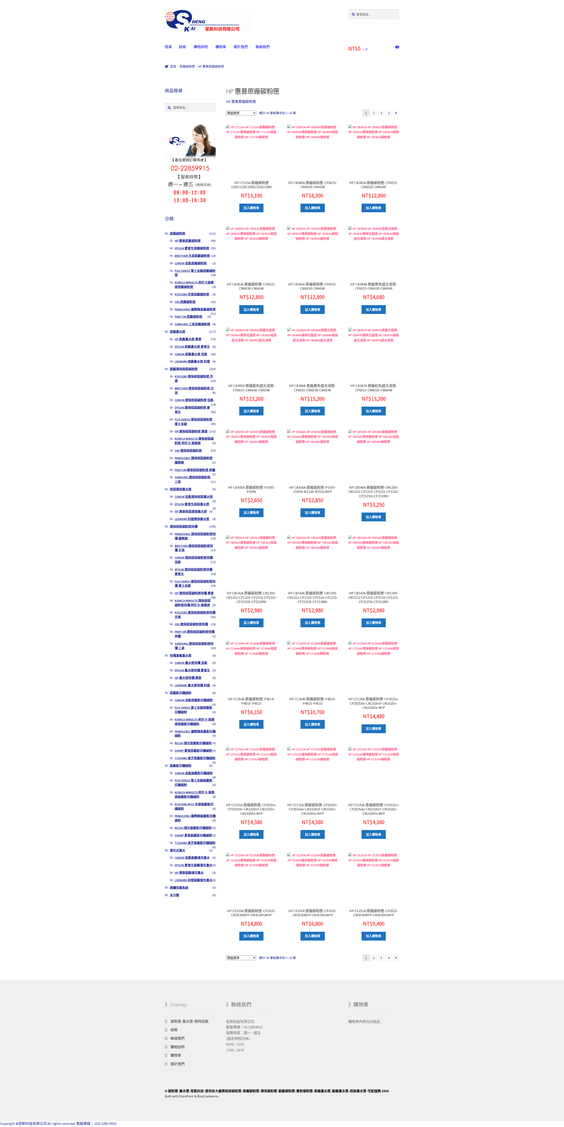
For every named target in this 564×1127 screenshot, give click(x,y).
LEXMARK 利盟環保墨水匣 (192, 519)
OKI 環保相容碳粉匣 (188, 451)
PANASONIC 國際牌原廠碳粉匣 (195, 309)
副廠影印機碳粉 (180, 766)
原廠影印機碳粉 (180, 693)
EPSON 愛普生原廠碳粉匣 (192, 248)
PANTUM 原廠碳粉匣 (188, 317)
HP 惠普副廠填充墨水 (189, 873)
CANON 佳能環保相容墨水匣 (194, 497)
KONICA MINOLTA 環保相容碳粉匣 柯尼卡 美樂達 (194, 441)
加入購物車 (251, 208)
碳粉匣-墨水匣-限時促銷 (189, 1021)
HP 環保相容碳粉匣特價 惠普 (194, 593)
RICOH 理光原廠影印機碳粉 (193, 743)
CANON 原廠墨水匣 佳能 (191, 354)
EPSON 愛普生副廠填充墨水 (193, 865)
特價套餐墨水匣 (180, 655)
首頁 (168, 47)
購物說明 (201, 47)
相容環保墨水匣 (180, 489)
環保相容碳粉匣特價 (184, 526)
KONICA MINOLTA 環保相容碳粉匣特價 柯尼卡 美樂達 (193, 603)
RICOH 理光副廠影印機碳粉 (193, 828)
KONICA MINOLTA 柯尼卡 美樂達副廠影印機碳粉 (194, 794)
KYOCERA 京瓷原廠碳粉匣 (192, 294)
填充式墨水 (177, 850)
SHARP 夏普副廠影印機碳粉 (193, 835)
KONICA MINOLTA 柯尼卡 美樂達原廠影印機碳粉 (194, 722)
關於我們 (241, 47)
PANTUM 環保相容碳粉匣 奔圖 (195, 470)
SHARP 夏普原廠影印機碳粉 (193, 751)
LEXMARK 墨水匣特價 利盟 (192, 685)
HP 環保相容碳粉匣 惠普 (191, 431)
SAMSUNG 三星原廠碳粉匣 (192, 324)
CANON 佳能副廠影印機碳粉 (194, 773)
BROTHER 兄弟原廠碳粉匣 (192, 256)
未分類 (174, 895)
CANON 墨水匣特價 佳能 (191, 663)
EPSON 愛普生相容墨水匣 (192, 504)
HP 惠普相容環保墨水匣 (191, 511)
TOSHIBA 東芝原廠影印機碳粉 (195, 758)
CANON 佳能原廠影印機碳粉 (194, 700)
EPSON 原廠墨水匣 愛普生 (192, 347)
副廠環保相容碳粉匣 (184, 369)
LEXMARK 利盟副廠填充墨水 (193, 880)
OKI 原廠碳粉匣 (185, 302)
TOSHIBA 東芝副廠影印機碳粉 (195, 843)
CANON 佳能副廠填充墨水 (192, 858)
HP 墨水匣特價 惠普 (188, 678)
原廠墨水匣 (177, 332)
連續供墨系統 (179, 888)
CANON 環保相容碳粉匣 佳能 (194, 400)
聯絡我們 (263, 47)
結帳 (182, 47)
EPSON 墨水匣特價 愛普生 (192, 670)
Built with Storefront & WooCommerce (191, 1096)
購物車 (220, 47)
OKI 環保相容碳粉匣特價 (191, 624)
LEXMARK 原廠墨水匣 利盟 (192, 361)
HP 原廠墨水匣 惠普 (188, 339)
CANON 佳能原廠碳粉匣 (191, 263)
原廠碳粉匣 (187, 66)
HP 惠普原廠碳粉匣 (188, 241)
